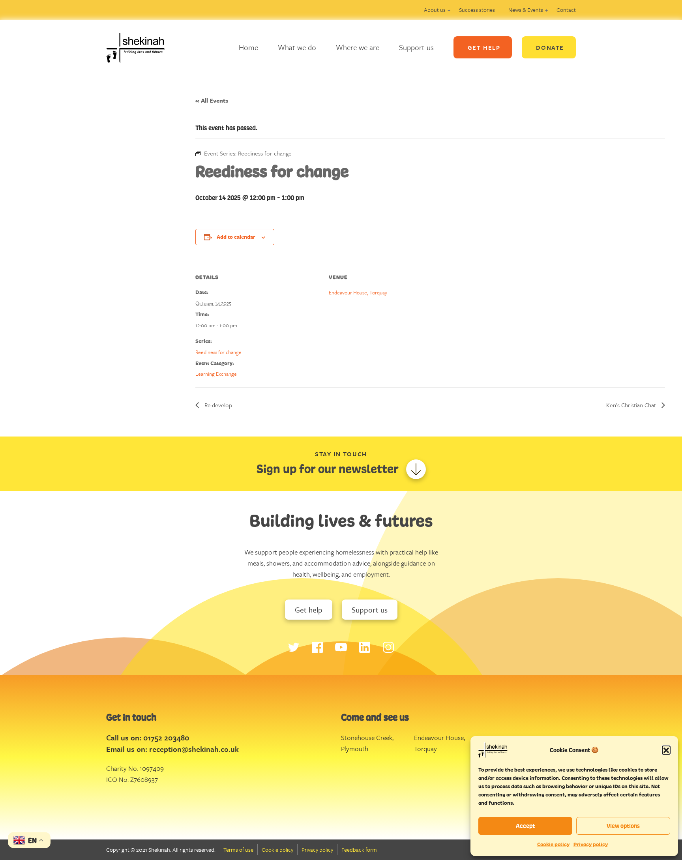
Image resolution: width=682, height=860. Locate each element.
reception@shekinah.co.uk (194, 749)
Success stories (477, 10)
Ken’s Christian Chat (632, 405)
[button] (666, 750)
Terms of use (238, 849)
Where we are (357, 47)
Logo (141, 47)
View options (623, 826)
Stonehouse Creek (366, 737)
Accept (525, 826)
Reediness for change (218, 352)
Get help (308, 609)
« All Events (211, 100)
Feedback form (359, 849)
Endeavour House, (439, 737)
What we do (297, 47)
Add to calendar (236, 237)
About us (435, 10)
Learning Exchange (216, 374)
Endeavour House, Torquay (358, 292)
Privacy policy (590, 844)
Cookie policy (553, 844)
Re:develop (217, 405)
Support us (416, 47)
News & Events (525, 10)
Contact (566, 10)
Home (248, 47)
